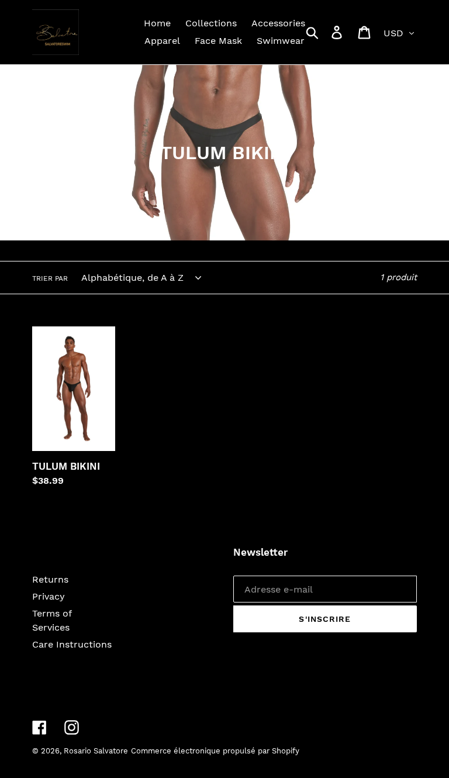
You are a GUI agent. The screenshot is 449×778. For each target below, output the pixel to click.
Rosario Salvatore (96, 750)
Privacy (48, 596)
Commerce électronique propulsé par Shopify (215, 750)
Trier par (50, 278)
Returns (50, 579)
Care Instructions (72, 644)
